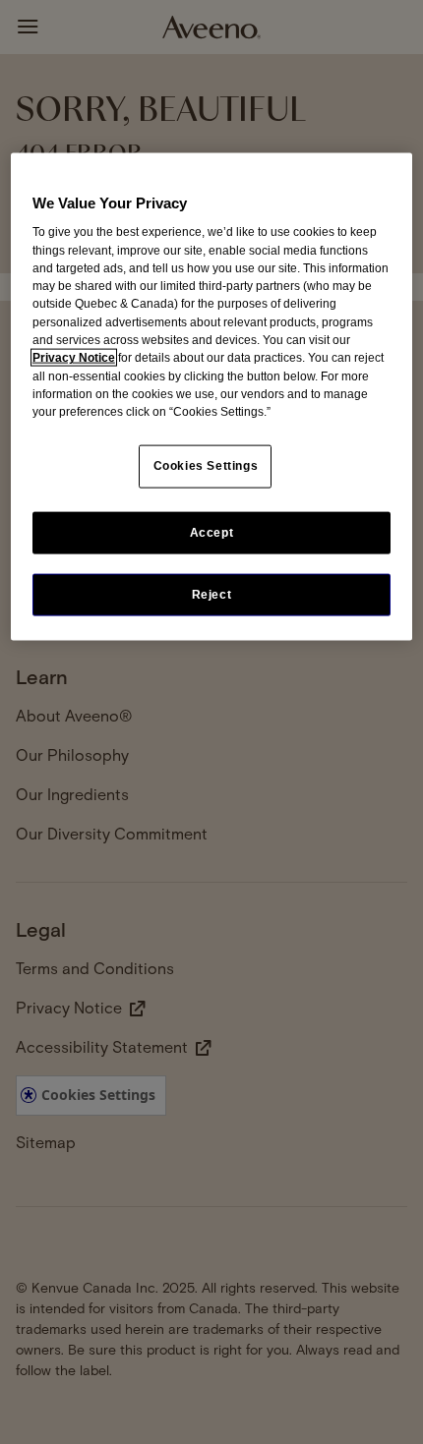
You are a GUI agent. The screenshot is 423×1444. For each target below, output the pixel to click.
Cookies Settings (206, 466)
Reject (212, 594)
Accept (212, 532)
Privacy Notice (73, 358)
